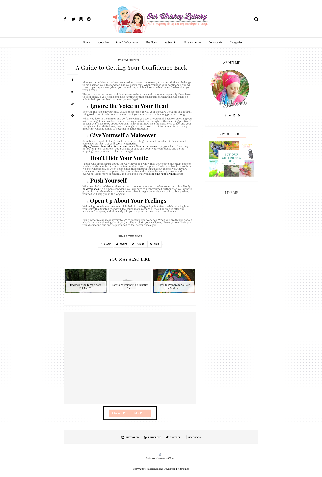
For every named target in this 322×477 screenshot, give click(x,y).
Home (86, 42)
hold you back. (91, 188)
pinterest (154, 437)
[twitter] (74, 19)
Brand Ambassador (127, 42)
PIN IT (156, 244)
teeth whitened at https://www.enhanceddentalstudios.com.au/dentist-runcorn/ (120, 145)
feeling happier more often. (168, 173)
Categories (236, 42)
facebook (194, 437)
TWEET (123, 244)
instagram (132, 437)
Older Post (139, 413)
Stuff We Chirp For (129, 60)
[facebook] (67, 19)
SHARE (107, 244)
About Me (103, 42)
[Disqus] (130, 361)
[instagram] (82, 19)
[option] (86, 282)
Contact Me (215, 42)
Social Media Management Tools (160, 458)
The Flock (151, 42)
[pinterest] (90, 19)
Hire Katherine (192, 42)
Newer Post (121, 413)
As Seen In (170, 42)
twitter (175, 437)
